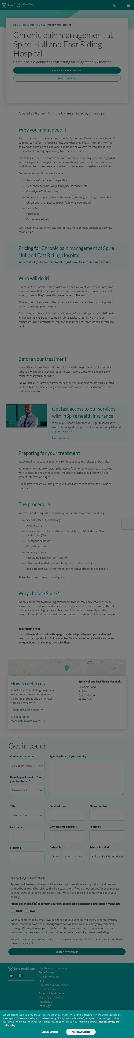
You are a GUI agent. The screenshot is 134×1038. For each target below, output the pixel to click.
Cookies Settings (50, 1031)
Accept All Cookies (81, 1031)
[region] (67, 1024)
